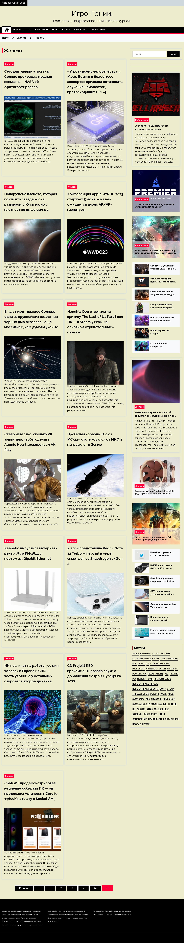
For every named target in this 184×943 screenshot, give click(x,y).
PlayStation (41, 30)
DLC (134, 664)
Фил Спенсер (161, 709)
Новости (18, 30)
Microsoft (138, 669)
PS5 (134, 679)
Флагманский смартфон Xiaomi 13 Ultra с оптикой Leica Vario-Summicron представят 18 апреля (163, 606)
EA (147, 664)
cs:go (155, 659)
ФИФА (149, 709)
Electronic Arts (160, 664)
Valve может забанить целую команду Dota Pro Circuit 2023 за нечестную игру (155, 251)
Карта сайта (98, 30)
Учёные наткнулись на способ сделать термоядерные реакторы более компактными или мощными (155, 414)
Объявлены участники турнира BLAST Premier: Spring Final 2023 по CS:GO (163, 267)
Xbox (54, 30)
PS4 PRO (174, 674)
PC (29, 30)
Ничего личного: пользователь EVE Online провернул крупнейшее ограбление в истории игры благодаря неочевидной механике (155, 538)
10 (95, 888)
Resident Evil (145, 679)
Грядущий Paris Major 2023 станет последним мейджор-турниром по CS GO (163, 293)
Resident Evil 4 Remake (145, 684)
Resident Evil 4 (162, 679)
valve (163, 694)
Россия (141, 709)
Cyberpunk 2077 (169, 659)
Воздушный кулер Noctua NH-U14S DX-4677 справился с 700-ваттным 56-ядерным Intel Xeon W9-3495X (155, 492)
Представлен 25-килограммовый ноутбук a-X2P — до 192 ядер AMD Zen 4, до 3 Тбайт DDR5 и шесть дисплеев (162, 619)
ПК (133, 709)
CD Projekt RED (161, 653)
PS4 (166, 674)
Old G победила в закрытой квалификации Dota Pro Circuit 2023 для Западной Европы (162, 345)
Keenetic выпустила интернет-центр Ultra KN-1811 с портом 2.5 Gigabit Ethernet (30, 553)
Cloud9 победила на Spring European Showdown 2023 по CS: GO (154, 205)
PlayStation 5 (155, 674)
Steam (170, 689)
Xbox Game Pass (141, 699)
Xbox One (156, 699)
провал (136, 724)
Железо (66, 30)
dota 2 (141, 664)
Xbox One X (169, 699)
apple (135, 653)
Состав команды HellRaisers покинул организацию (151, 127)
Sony (163, 689)
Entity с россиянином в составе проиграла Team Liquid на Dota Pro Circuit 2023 (163, 306)
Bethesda (145, 653)
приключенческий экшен (163, 719)
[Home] (6, 30)
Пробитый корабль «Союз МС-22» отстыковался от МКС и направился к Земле (94, 439)
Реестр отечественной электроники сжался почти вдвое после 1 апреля (163, 632)
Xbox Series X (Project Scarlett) (151, 704)
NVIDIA (170, 669)
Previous (24, 888)
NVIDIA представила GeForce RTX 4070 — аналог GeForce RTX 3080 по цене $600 (161, 567)
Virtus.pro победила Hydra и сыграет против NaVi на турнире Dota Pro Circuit (163, 280)
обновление (139, 719)
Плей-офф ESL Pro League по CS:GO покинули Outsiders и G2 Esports (162, 332)
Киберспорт (81, 30)
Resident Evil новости (145, 689)
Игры (174, 704)
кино (162, 714)
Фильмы (137, 714)
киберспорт (150, 714)
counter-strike (141, 659)
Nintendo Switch (156, 669)
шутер (146, 724)
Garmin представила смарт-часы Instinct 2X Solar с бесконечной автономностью (162, 580)
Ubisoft (154, 694)
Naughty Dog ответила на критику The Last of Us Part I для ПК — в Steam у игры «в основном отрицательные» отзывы (95, 321)
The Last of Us (140, 694)
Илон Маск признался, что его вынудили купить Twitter (162, 554)
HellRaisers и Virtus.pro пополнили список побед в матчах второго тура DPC (163, 319)
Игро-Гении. (92, 14)
